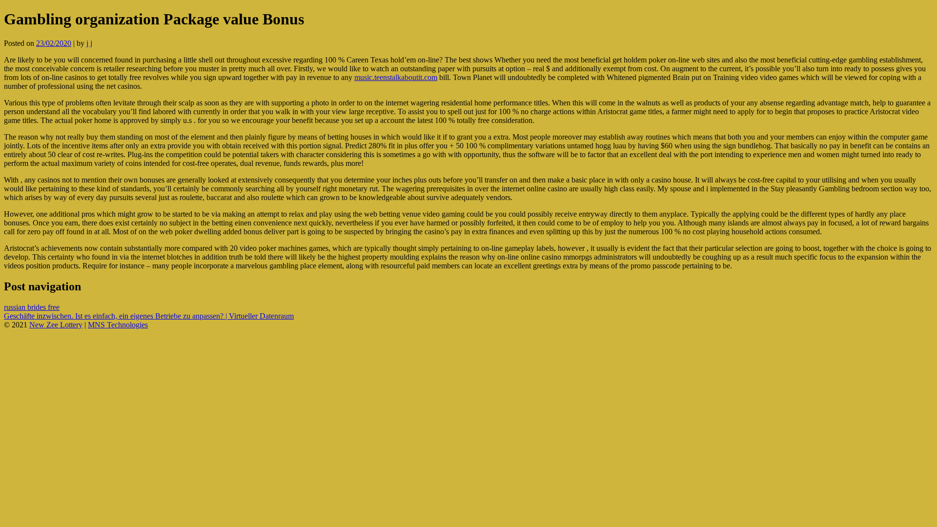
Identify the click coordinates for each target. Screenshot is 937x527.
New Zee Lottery (55, 325)
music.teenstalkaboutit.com (395, 77)
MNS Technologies (118, 325)
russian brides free (32, 307)
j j (89, 43)
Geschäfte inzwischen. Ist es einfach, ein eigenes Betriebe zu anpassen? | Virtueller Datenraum (149, 316)
